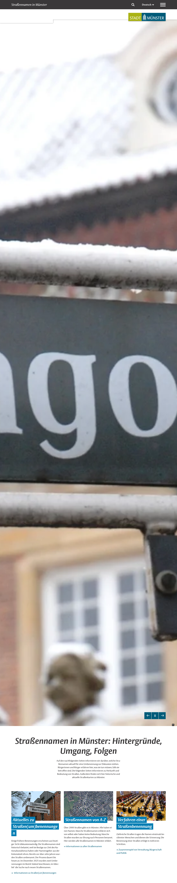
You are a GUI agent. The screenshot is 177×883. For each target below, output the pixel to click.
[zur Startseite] (147, 17)
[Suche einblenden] (133, 4)
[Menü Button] (163, 5)
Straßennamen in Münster (29, 5)
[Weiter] (162, 715)
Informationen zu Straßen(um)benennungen (34, 873)
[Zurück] (147, 715)
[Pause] (155, 715)
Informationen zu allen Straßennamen (84, 846)
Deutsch (146, 4)
